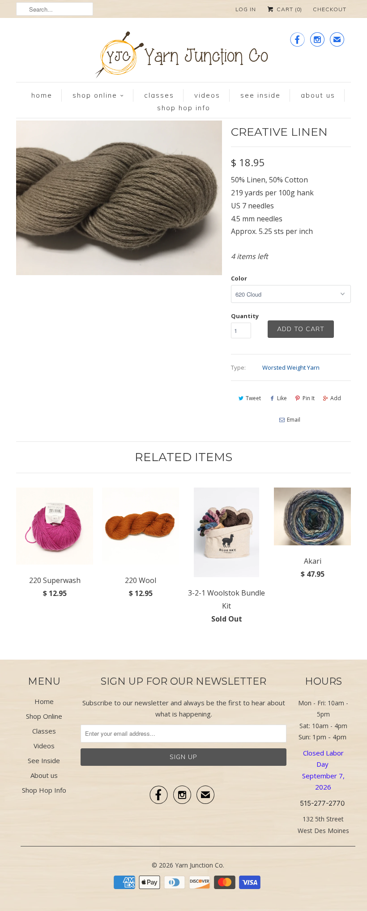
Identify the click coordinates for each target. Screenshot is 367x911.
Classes (159, 95)
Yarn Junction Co (199, 865)
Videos (207, 95)
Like (282, 398)
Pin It (309, 398)
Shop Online (95, 95)
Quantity (245, 316)
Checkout (329, 9)
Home (41, 95)
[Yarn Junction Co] (183, 56)
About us (318, 95)
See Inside (260, 95)
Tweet (253, 398)
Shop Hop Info (183, 108)
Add (335, 398)
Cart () (288, 9)
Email (293, 419)
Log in (245, 9)
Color (239, 278)
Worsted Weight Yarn (291, 367)
